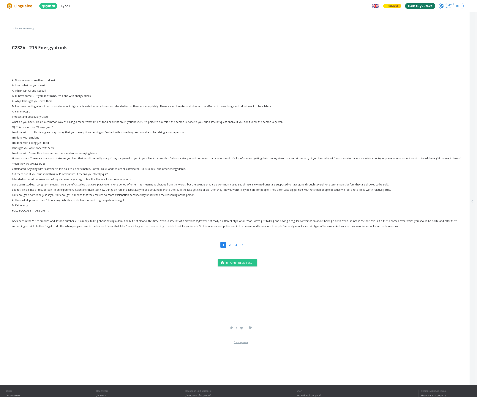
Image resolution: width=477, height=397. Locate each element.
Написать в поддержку (433, 395)
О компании (13, 395)
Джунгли (101, 395)
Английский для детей (309, 395)
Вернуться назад (24, 28)
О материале (241, 342)
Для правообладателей (198, 395)
